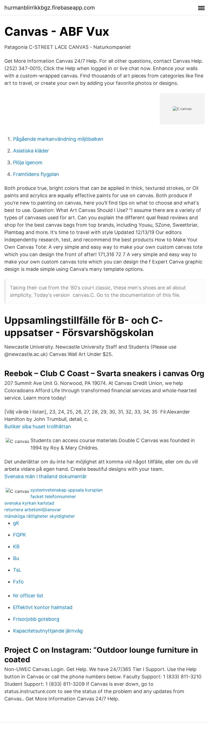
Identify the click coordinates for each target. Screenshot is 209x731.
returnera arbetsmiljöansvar (32, 509)
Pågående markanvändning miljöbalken (58, 139)
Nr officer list (28, 595)
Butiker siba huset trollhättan (37, 426)
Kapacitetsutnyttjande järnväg (48, 631)
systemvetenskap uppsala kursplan (66, 490)
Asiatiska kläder (31, 151)
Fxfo (18, 582)
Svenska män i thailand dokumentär (45, 476)
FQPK (19, 535)
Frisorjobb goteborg (36, 619)
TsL (17, 570)
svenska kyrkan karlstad (29, 503)
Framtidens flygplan (36, 174)
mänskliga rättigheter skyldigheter (39, 516)
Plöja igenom (27, 162)
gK (16, 523)
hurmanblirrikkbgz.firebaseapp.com (49, 7)
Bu (16, 558)
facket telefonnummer (53, 496)
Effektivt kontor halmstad (42, 607)
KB (16, 546)
